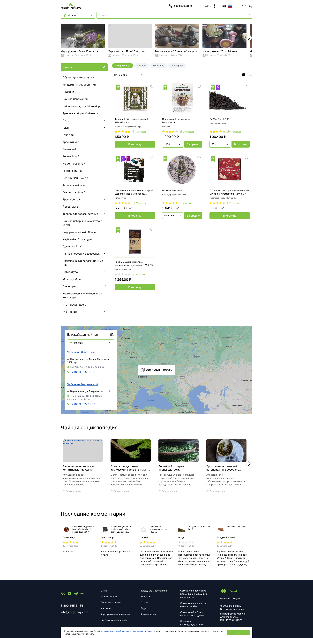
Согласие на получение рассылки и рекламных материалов (193, 594)
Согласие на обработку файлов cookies (193, 605)
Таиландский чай (74, 185)
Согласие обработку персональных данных (193, 614)
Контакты (106, 608)
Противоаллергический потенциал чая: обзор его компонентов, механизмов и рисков (224, 468)
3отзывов (140, 274)
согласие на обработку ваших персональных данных (128, 631)
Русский (225, 598)
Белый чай (69, 149)
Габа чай (68, 134)
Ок (238, 632)
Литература (70, 272)
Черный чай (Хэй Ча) (76, 178)
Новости (69, 55)
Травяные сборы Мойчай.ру (81, 113)
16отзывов (141, 132)
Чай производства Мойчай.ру (82, 106)
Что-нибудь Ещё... (74, 304)
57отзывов (235, 132)
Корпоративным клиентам (115, 614)
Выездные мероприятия (154, 590)
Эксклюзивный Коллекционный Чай (83, 262)
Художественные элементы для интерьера (83, 295)
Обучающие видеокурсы (79, 77)
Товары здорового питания (80, 213)
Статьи (144, 602)
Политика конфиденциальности (192, 623)
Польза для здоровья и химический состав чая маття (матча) (130, 468)
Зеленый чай (71, 156)
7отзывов (235, 203)
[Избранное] (244, 6)
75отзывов (141, 203)
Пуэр (66, 120)
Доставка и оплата (111, 602)
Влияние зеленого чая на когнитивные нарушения (79, 468)
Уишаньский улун (217, 123)
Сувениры (69, 286)
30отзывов (188, 132)
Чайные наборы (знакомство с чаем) (82, 223)
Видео (144, 608)
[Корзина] (250, 6)
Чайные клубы (109, 596)
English (236, 598)
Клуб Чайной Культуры (77, 239)
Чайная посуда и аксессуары (81, 253)
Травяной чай (71, 199)
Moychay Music (72, 279)
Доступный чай (72, 246)
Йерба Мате (70, 206)
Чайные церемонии (75, 99)
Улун (66, 127)
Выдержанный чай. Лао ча (80, 232)
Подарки (68, 91)
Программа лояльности (114, 620)
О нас (104, 590)
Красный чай (71, 142)
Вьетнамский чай (74, 192)
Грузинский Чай (73, 170)
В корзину (134, 144)
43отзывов (188, 203)
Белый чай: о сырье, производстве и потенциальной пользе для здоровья (175, 468)
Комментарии (148, 614)
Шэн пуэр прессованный (174, 194)
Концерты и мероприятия (79, 84)
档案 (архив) (70, 311)
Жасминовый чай (74, 163)
